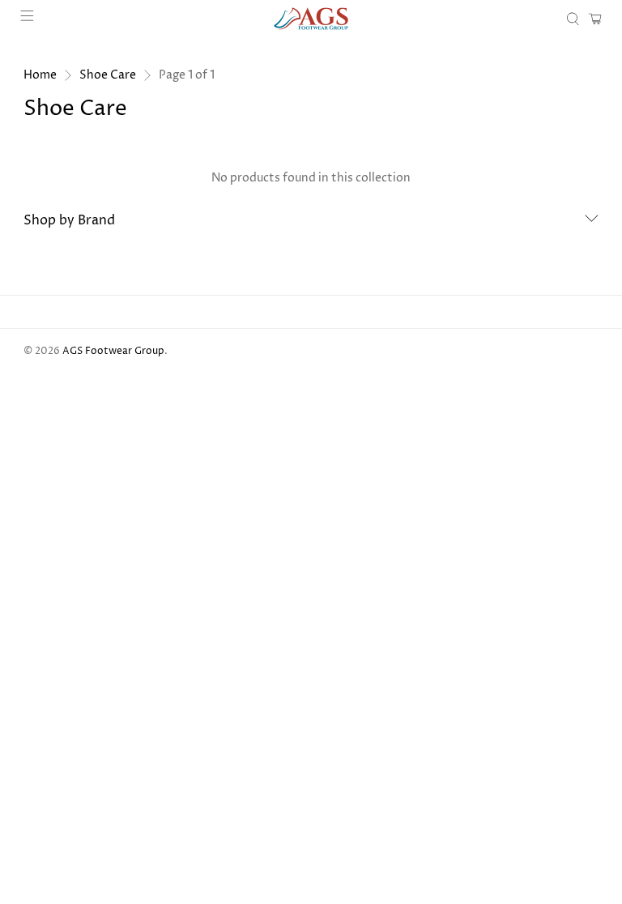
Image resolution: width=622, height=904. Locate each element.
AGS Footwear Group (113, 351)
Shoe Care (107, 75)
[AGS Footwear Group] (311, 18)
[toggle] (592, 220)
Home (40, 75)
